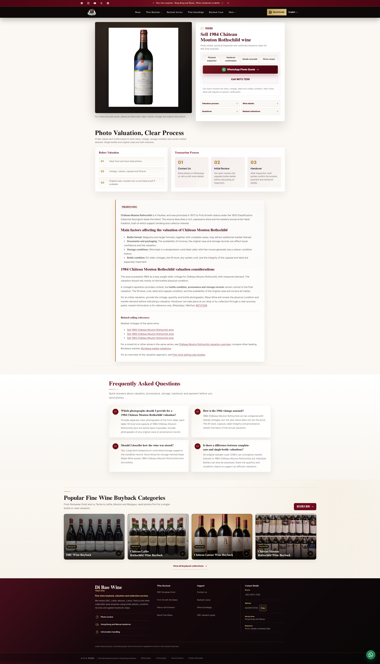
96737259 (201, 305)
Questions (207, 111)
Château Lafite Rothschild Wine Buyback (146, 553)
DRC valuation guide (206, 615)
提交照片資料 (303, 506)
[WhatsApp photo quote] (370, 654)
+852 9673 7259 (252, 595)
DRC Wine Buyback (78, 555)
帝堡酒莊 (91, 658)
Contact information (196, 658)
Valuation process (210, 103)
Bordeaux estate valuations (156, 348)
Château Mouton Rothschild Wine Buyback (274, 553)
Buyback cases (203, 600)
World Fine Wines (164, 615)
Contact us (202, 592)
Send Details (278, 12)
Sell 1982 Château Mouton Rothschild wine (150, 338)
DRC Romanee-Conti (166, 592)
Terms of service (177, 658)
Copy (263, 608)
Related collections (251, 111)
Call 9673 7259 (240, 79)
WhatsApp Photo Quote (241, 69)
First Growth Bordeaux (167, 600)
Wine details (248, 103)
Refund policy (146, 658)
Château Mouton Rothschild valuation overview (205, 344)
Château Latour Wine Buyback (213, 555)
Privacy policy (161, 658)
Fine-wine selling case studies (188, 354)
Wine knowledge (204, 607)
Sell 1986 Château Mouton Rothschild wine (150, 334)
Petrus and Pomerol (166, 607)
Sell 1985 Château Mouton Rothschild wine (150, 329)
